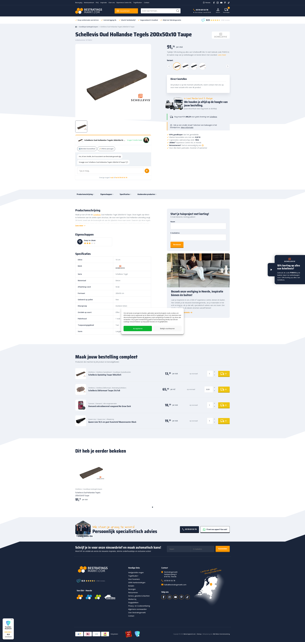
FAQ (97, 3)
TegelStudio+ (137, 3)
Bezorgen (132, 589)
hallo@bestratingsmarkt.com (175, 585)
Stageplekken (133, 602)
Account (218, 12)
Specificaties (125, 194)
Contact (146, 3)
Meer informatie (187, 127)
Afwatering (110, 419)
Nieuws (207, 3)
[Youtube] (220, 2)
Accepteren (137, 328)
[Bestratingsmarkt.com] (80, 597)
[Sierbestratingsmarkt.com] (98, 597)
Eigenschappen (106, 194)
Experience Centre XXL (124, 3)
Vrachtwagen (226, 10)
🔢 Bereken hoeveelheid (87, 149)
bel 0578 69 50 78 (121, 178)
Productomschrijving (85, 194)
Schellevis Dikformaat (103, 388)
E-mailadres (175, 233)
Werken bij (132, 599)
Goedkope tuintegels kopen (88, 27)
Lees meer (222, 55)
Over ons (112, 3)
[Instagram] (217, 2)
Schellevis (213, 117)
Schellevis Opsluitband (104, 372)
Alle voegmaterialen (110, 404)
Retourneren (133, 592)
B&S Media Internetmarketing (221, 634)
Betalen (131, 586)
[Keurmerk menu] (11, 619)
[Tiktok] (187, 597)
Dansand (99, 404)
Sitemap (199, 634)
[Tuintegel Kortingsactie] (100, 481)
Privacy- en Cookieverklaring (139, 606)
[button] (8, 628)
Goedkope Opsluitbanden (122, 372)
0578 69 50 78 (202, 9)
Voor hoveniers (134, 579)
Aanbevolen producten (146, 194)
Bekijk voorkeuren (167, 328)
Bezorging (78, 3)
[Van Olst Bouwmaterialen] (110, 597)
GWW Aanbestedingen (136, 582)
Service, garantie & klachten (139, 596)
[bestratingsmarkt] (101, 569)
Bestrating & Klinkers (119, 388)
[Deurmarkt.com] (89, 597)
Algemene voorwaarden (137, 609)
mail (111, 178)
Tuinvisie (91, 404)
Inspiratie (103, 3)
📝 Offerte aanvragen (106, 149)
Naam (172, 222)
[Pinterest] (224, 2)
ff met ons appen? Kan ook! (216, 529)
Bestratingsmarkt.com (190, 634)
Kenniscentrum (89, 3)
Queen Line (92, 419)
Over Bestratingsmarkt (137, 612)
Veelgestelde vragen (136, 572)
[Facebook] (213, 2)
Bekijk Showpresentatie (180, 312)
